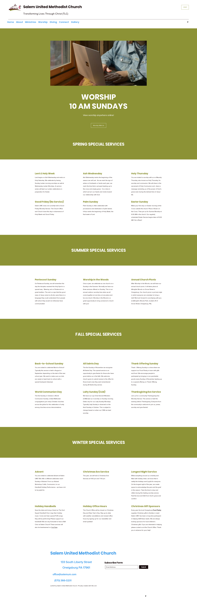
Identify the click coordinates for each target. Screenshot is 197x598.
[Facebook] (188, 22)
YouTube (54, 527)
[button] (30, 22)
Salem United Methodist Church (53, 6)
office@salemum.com (64, 574)
